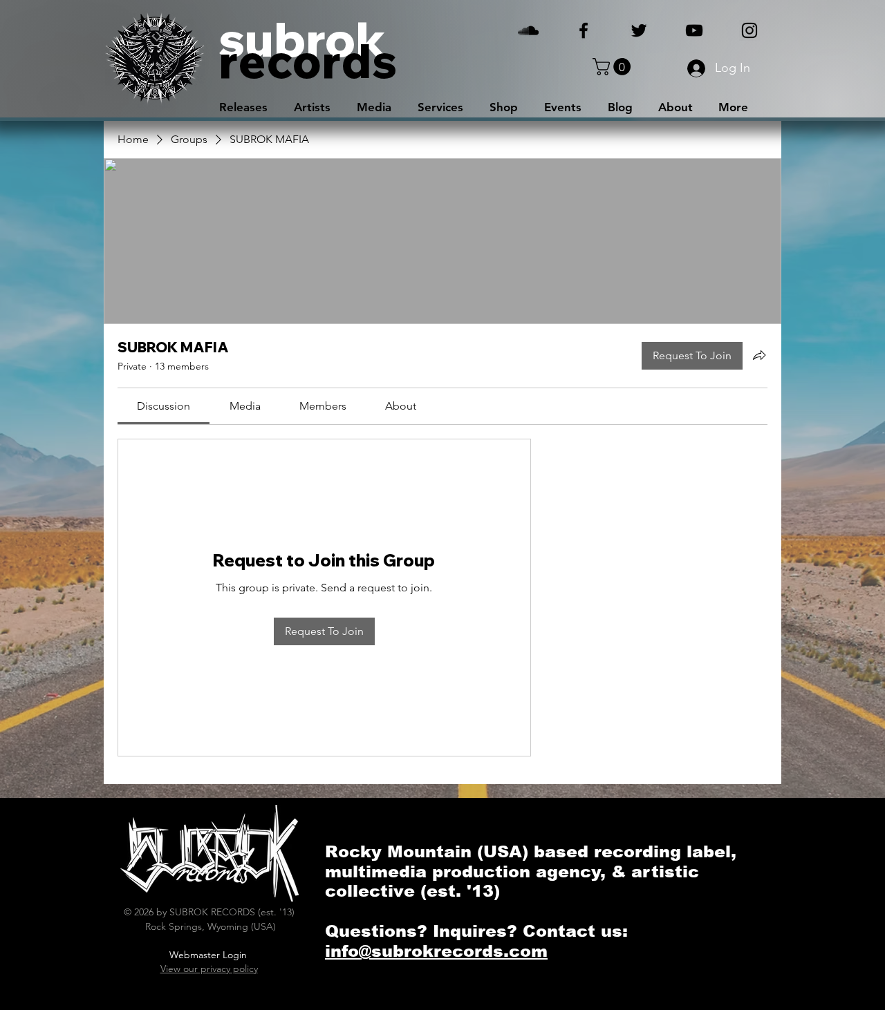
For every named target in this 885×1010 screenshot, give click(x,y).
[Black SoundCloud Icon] (528, 30)
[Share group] (759, 355)
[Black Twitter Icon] (638, 30)
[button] (614, 66)
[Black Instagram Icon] (749, 30)
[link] (163, 405)
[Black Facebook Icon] (583, 30)
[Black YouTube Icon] (694, 30)
